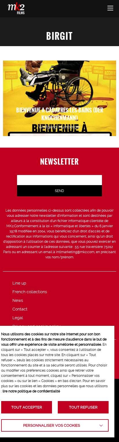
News (17, 300)
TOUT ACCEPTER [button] (26, 407)
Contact (19, 309)
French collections (29, 291)
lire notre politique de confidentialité (31, 391)
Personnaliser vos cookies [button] (51, 425)
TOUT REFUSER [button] (83, 407)
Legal (17, 317)
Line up (19, 283)
